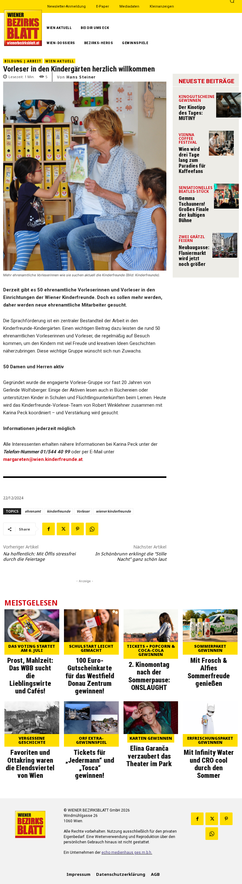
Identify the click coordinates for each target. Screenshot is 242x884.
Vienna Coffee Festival (188, 139)
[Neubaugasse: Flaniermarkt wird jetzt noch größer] (224, 245)
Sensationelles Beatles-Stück (195, 190)
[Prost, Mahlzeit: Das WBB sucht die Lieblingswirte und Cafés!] (31, 625)
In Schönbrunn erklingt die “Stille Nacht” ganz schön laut (130, 556)
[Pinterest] (77, 529)
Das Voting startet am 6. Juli (31, 648)
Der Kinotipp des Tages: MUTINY (192, 112)
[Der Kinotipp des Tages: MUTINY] (228, 105)
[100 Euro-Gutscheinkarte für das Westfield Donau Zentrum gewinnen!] (91, 625)
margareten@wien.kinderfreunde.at (43, 459)
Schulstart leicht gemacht (91, 648)
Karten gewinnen (151, 738)
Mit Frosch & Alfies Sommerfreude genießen (208, 672)
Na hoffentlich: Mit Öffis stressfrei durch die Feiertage (39, 556)
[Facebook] (48, 529)
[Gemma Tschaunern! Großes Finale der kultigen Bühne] (226, 196)
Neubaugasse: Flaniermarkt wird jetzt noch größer (194, 255)
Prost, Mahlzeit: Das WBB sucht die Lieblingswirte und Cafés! (30, 676)
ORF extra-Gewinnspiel (91, 740)
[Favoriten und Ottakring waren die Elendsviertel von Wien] (31, 717)
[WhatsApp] (92, 529)
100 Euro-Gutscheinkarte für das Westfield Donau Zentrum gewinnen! (90, 676)
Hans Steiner (80, 77)
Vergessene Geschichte (31, 740)
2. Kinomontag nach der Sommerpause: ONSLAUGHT (149, 676)
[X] (63, 529)
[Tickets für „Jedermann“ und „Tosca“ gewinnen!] (91, 717)
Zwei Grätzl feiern (192, 239)
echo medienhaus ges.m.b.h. (126, 852)
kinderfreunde (58, 511)
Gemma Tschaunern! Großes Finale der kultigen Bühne (194, 209)
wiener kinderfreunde (113, 511)
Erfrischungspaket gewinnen (210, 740)
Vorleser (83, 511)
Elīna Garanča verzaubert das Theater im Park (149, 755)
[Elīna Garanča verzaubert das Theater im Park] (151, 717)
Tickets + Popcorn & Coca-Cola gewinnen (151, 650)
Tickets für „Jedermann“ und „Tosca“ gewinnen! (89, 764)
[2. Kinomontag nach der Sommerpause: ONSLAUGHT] (151, 625)
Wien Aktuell (59, 61)
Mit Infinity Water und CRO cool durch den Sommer (209, 764)
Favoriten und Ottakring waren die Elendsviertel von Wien (30, 764)
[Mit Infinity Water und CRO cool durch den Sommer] (210, 717)
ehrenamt (33, 511)
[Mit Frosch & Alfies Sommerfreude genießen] (210, 625)
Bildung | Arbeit (22, 61)
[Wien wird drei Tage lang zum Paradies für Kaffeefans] (221, 143)
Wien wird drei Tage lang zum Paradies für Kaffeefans (192, 160)
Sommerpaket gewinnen (210, 648)
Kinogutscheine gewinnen (197, 99)
